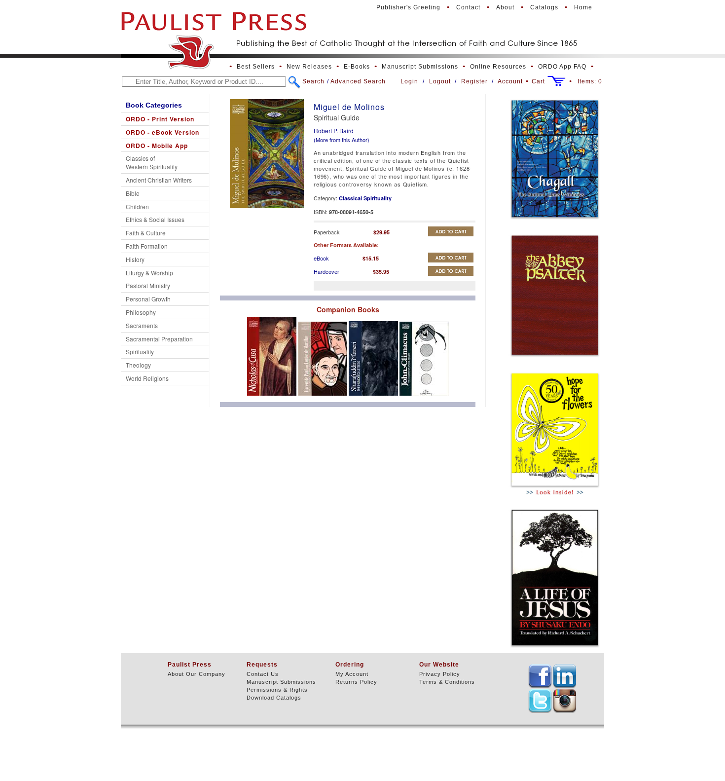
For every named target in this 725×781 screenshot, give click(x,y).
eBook (321, 258)
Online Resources (498, 66)
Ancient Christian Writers (159, 180)
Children (137, 206)
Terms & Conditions (447, 682)
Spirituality (140, 351)
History (135, 259)
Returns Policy (356, 682)
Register (474, 81)
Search (313, 81)
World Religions (147, 378)
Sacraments (142, 325)
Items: (590, 81)
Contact (468, 7)
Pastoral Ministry (148, 285)
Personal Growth (148, 299)
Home (583, 7)
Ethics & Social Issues (155, 219)
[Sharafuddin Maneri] (374, 398)
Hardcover (326, 271)
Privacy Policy (439, 674)
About (505, 7)
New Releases (309, 66)
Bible (133, 193)
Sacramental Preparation (159, 339)
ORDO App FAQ (562, 66)
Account (510, 81)
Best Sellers (256, 66)
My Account (351, 674)
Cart (538, 81)
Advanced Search (358, 81)
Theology (138, 365)
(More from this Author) (341, 140)
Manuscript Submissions (420, 66)
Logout (440, 81)
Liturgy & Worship (149, 272)
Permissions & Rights (277, 690)
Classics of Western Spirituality (152, 162)
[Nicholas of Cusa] (272, 398)
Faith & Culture (146, 232)
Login (409, 81)
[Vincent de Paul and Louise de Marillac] (323, 398)
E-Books (357, 66)
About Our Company (196, 674)
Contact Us (263, 674)
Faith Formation (147, 246)
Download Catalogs (274, 698)
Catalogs (544, 7)
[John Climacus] (424, 398)
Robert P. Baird (334, 130)
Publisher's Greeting (408, 7)
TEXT (540, 676)
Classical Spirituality (365, 198)
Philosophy (141, 312)
